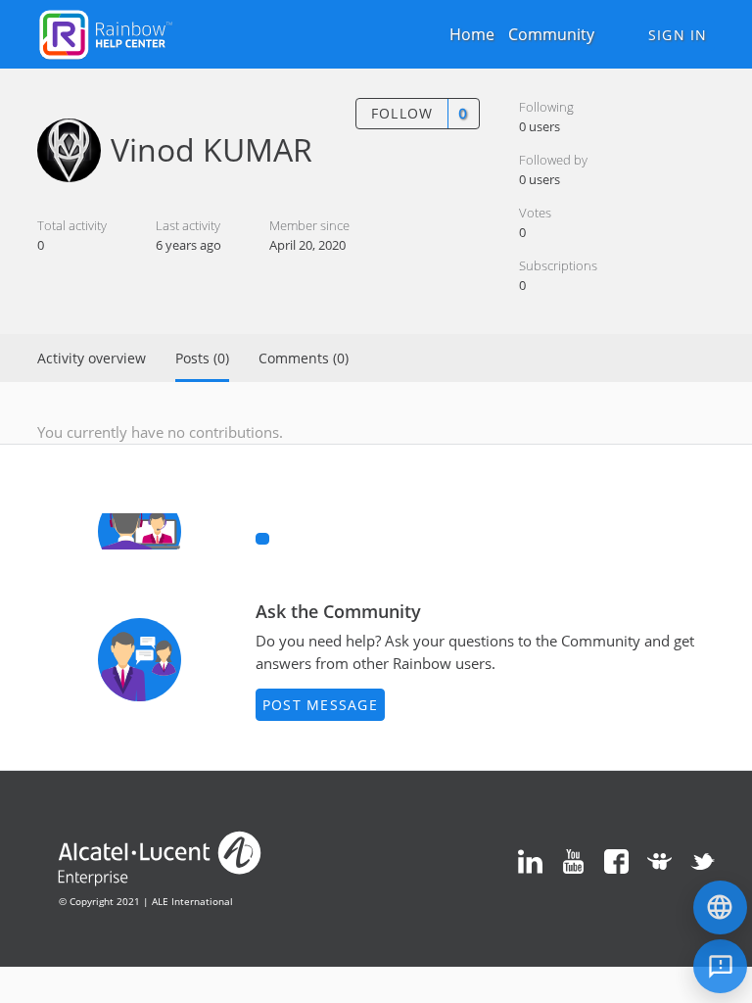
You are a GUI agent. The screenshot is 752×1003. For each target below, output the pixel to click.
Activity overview (91, 358)
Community (551, 34)
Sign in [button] (678, 34)
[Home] (105, 32)
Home (471, 34)
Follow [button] (402, 113)
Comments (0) (303, 358)
